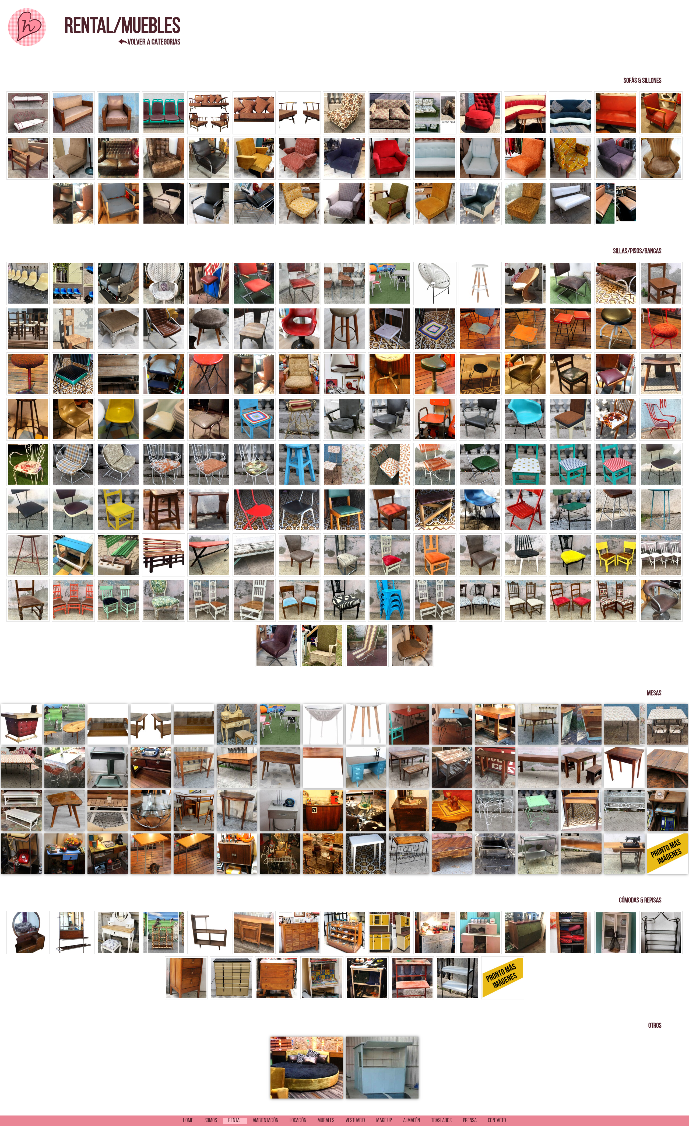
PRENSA (470, 1121)
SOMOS (211, 1121)
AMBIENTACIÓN (265, 1121)
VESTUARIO (355, 1121)
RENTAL (234, 1121)
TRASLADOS (441, 1121)
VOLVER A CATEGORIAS (154, 42)
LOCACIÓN (298, 1121)
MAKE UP (384, 1121)
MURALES (326, 1121)
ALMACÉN (411, 1121)
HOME (188, 1121)
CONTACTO (497, 1121)
